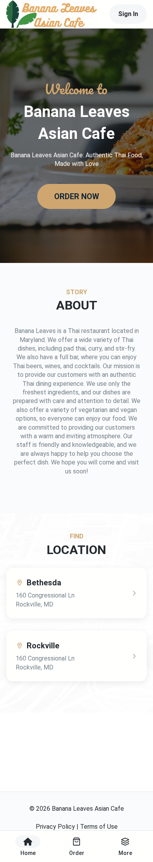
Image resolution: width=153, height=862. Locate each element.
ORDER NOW (76, 196)
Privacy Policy (55, 826)
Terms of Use (99, 826)
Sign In (128, 14)
